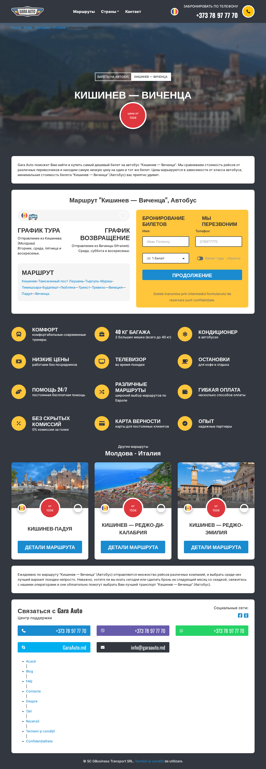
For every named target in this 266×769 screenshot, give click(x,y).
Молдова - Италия (50, 27)
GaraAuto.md (74, 647)
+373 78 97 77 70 (217, 15)
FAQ (29, 681)
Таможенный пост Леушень (61, 281)
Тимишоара (31, 287)
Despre (31, 701)
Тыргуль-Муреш (98, 281)
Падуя (27, 293)
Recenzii (32, 721)
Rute (28, 27)
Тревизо (98, 287)
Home (16, 27)
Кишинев (29, 281)
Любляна (67, 287)
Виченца (42, 293)
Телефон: (202, 231)
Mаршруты (84, 11)
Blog (29, 671)
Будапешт (51, 287)
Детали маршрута (50, 547)
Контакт (133, 11)
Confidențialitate (39, 741)
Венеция (115, 287)
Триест (84, 287)
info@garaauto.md (148, 647)
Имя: (146, 231)
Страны (108, 11)
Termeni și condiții (40, 731)
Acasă (31, 661)
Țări (29, 711)
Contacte (33, 691)
